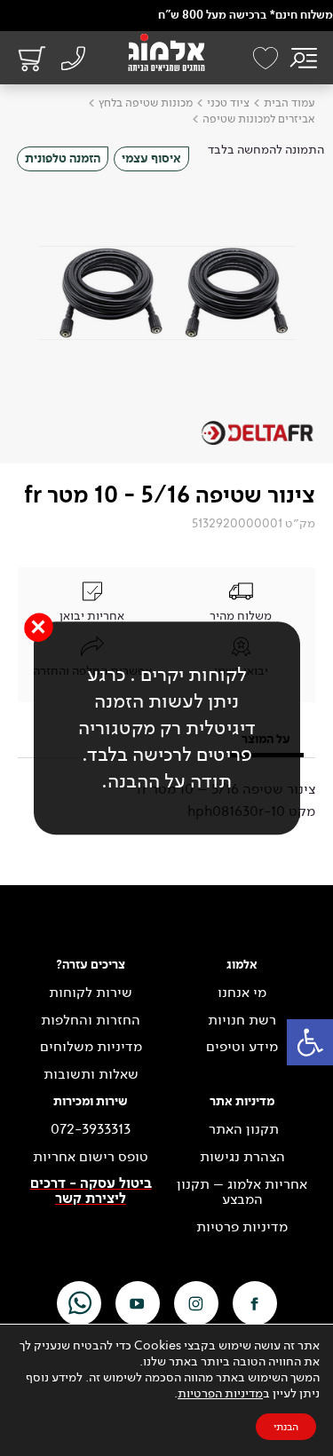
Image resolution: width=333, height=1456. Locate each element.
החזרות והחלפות (90, 1020)
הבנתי (286, 1427)
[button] (310, 1042)
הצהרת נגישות (242, 1157)
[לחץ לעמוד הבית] (166, 52)
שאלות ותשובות (91, 1074)
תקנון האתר (242, 1129)
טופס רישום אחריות (90, 1157)
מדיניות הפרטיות (220, 1393)
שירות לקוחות (90, 993)
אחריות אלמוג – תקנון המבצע (242, 1191)
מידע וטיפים (242, 1047)
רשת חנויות (242, 1020)
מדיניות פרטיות (242, 1227)
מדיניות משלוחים (91, 1047)
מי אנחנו (242, 993)
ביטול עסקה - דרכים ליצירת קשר (91, 1191)
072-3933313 (91, 1129)
